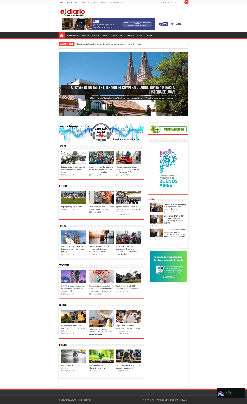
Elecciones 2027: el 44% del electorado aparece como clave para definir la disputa (174, 219)
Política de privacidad (89, 2)
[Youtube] (168, 2)
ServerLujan (182, 400)
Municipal (85, 35)
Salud (122, 35)
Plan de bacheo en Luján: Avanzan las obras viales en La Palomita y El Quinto (127, 169)
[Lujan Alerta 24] (123, 24)
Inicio (62, 35)
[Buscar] (186, 2)
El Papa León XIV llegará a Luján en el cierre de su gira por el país (72, 248)
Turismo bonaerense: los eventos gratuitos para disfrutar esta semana (99, 248)
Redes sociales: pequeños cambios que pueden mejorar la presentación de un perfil (101, 288)
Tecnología (64, 265)
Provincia (113, 35)
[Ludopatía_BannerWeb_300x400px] (168, 168)
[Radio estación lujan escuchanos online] (101, 132)
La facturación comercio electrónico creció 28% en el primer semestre (100, 331)
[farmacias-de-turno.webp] (168, 129)
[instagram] (171, 2)
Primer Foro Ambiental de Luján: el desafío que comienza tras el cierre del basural (108, 44)
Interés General (72, 35)
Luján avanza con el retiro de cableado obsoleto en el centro (73, 169)
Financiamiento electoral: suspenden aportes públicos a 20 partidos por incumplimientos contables (175, 233)
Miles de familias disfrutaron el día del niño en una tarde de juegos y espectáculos (101, 169)
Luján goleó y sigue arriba (71, 207)
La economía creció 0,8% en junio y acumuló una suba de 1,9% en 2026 (73, 328)
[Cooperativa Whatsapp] (168, 267)
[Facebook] (163, 2)
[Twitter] (166, 2)
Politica (104, 35)
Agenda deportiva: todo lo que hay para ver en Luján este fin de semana (128, 209)
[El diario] (72, 12)
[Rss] (161, 2)
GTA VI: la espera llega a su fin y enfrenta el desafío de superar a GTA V (72, 288)
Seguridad (130, 35)
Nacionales (64, 305)
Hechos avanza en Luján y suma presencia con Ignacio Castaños (175, 206)
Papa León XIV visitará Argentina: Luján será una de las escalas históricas (128, 328)
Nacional (95, 35)
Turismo (140, 35)
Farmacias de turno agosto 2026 (111, 2)
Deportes (149, 35)
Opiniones (63, 345)
